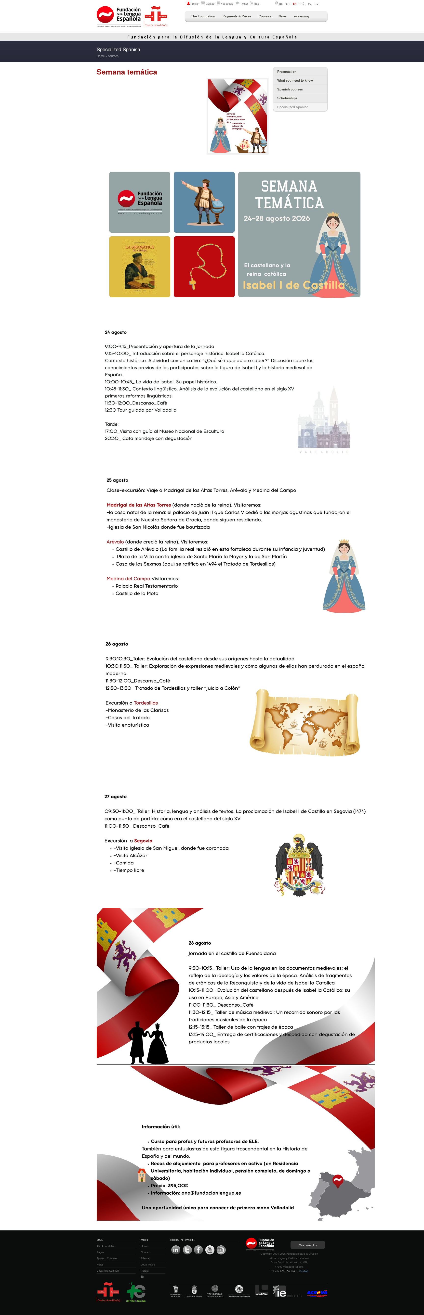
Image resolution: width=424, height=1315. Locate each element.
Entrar (195, 3)
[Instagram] (221, 1250)
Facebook (227, 3)
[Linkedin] (176, 1250)
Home (101, 56)
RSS (256, 3)
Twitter (244, 3)
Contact (210, 3)
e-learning (301, 16)
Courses (265, 16)
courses (113, 56)
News (282, 16)
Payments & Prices (237, 16)
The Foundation (203, 16)
